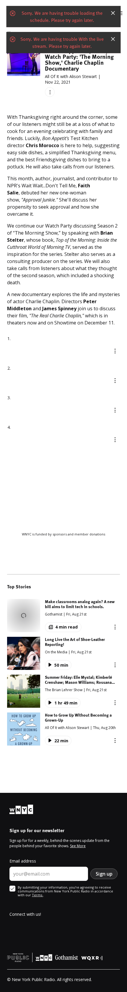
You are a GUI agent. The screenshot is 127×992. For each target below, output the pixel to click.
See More (78, 845)
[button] (63, 615)
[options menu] (50, 92)
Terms (37, 895)
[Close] (113, 13)
